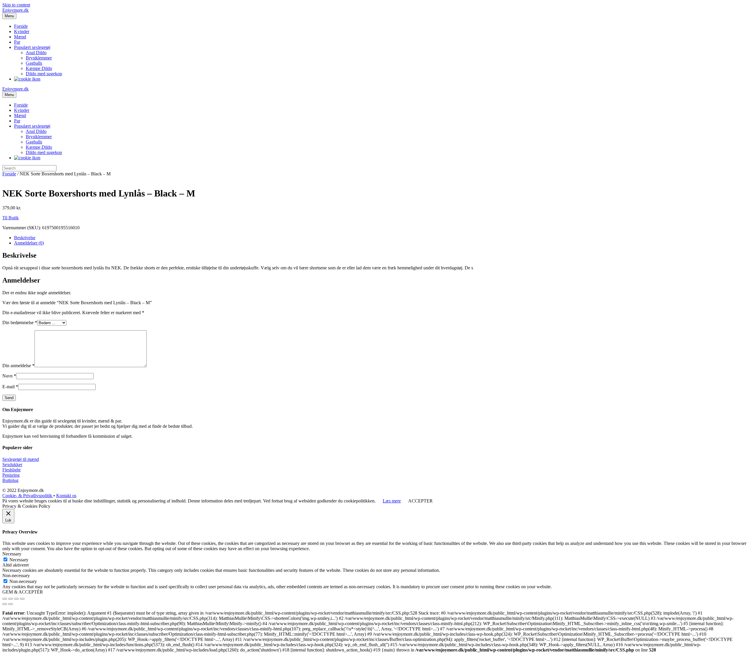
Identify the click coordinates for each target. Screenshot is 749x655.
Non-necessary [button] (16, 575)
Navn (9, 375)
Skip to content (16, 4)
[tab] (380, 237)
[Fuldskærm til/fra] (16, 599)
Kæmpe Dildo (39, 68)
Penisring (11, 475)
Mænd (20, 36)
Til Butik (10, 217)
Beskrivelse (24, 237)
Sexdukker (12, 464)
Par (17, 42)
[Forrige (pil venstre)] (4, 604)
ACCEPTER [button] (420, 500)
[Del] (10, 599)
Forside (21, 26)
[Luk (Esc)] (4, 599)
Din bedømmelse (19, 322)
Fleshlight (11, 469)
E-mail (10, 386)
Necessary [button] (11, 553)
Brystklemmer (39, 57)
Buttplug (10, 480)
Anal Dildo (36, 52)
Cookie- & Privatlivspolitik (27, 495)
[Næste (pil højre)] (10, 604)
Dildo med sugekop (44, 73)
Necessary (18, 559)
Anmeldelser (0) (29, 242)
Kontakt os (66, 495)
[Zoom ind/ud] (22, 599)
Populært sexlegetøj (32, 47)
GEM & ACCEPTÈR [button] (22, 591)
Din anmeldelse (18, 365)
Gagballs (34, 63)
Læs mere (392, 500)
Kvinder (21, 31)
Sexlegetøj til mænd (20, 459)
